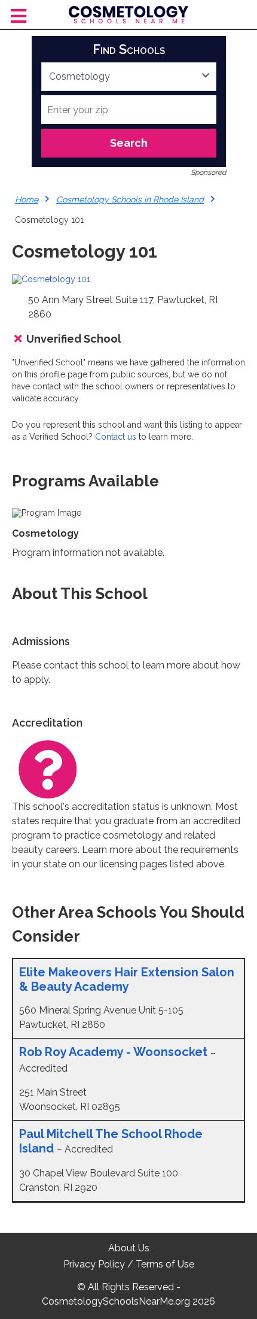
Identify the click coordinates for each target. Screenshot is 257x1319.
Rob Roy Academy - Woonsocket (113, 1052)
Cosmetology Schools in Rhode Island (130, 199)
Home (26, 199)
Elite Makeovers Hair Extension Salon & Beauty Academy (126, 979)
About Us (128, 1248)
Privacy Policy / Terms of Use (128, 1264)
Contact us (115, 436)
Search (129, 143)
